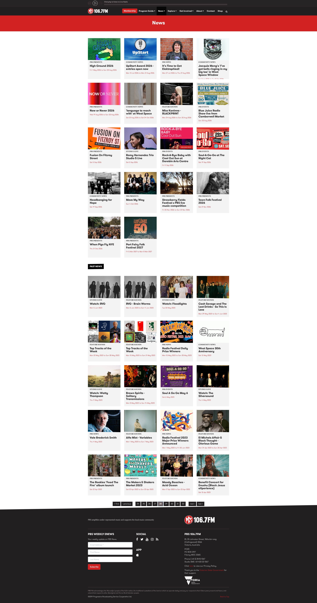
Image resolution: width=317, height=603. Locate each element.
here (191, 565)
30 (172, 503)
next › (192, 503)
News (161, 11)
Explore (171, 11)
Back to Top (224, 596)
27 (155, 503)
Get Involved (186, 11)
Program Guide (146, 11)
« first (116, 503)
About (199, 11)
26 (149, 503)
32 (183, 503)
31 (177, 503)
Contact (211, 11)
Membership (130, 10)
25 (144, 503)
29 (166, 503)
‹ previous (127, 503)
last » (200, 503)
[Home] (98, 11)
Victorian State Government (211, 570)
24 (138, 503)
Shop (220, 11)
